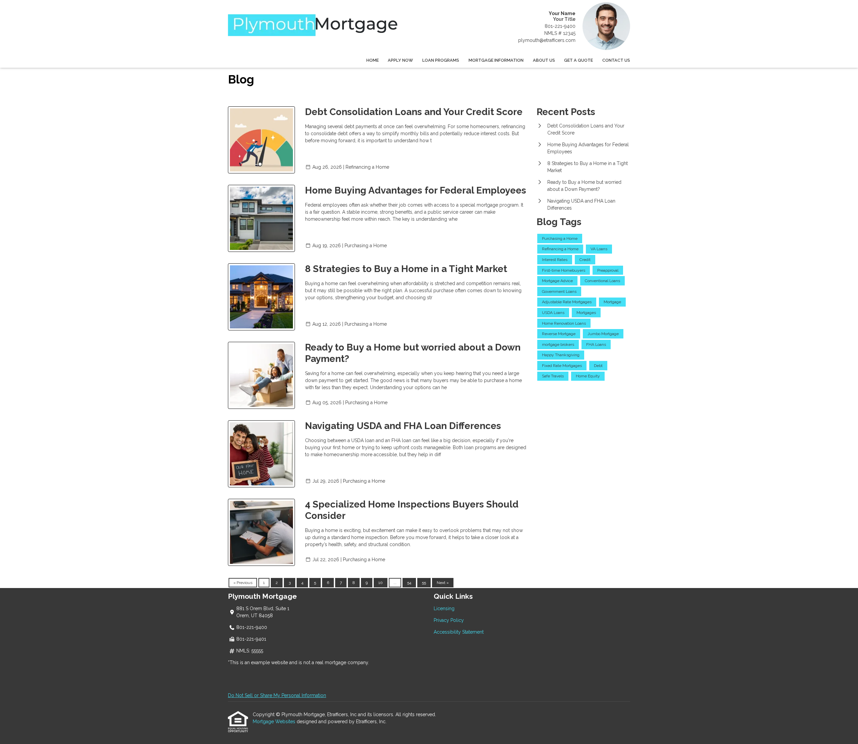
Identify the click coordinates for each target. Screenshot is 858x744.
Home (372, 60)
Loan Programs (440, 60)
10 (380, 582)
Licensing (444, 608)
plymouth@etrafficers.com (546, 40)
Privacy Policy (449, 620)
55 (424, 582)
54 (409, 582)
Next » (443, 582)
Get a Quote (578, 60)
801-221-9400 (560, 26)
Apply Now (400, 60)
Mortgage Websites (275, 721)
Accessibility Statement (459, 632)
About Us (544, 60)
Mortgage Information (496, 60)
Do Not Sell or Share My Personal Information (277, 695)
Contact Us (616, 60)
